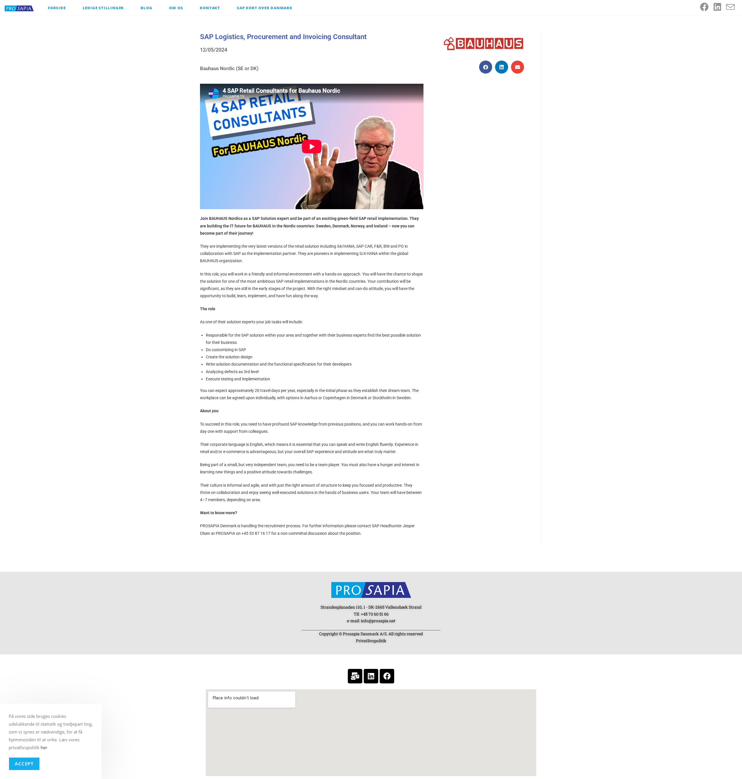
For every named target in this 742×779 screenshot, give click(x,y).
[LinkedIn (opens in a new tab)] (720, 7)
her (44, 747)
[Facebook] (387, 676)
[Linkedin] (371, 676)
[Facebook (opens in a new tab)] (707, 7)
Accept (24, 764)
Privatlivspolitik (371, 640)
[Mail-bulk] (355, 676)
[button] (485, 67)
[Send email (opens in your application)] (733, 7)
